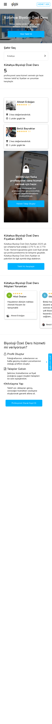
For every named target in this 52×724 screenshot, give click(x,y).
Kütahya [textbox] (11, 56)
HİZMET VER (43, 4)
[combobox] (26, 56)
